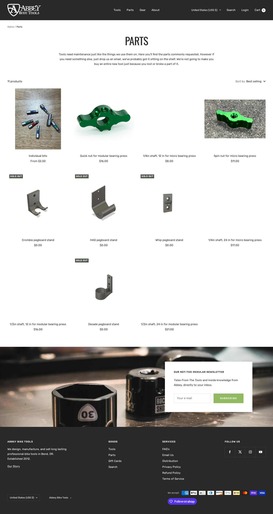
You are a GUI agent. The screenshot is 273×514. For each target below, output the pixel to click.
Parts (130, 10)
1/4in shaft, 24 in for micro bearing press (235, 240)
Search (231, 10)
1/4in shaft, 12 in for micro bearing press (169, 156)
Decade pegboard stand (103, 324)
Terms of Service (173, 478)
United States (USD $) (204, 10)
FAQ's (166, 449)
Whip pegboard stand (169, 240)
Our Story (13, 466)
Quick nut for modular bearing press (103, 156)
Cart (259, 10)
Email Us (168, 455)
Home (10, 26)
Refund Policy (171, 473)
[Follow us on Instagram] (250, 452)
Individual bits (38, 156)
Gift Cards (115, 461)
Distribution (170, 461)
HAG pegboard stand (103, 240)
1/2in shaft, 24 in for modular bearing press (169, 324)
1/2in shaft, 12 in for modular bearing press (38, 324)
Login (245, 10)
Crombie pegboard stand (38, 240)
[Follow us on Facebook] (230, 452)
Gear (143, 10)
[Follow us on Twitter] (240, 452)
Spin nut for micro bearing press (235, 156)
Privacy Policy (171, 467)
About (156, 10)
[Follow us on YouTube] (260, 452)
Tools (117, 10)
